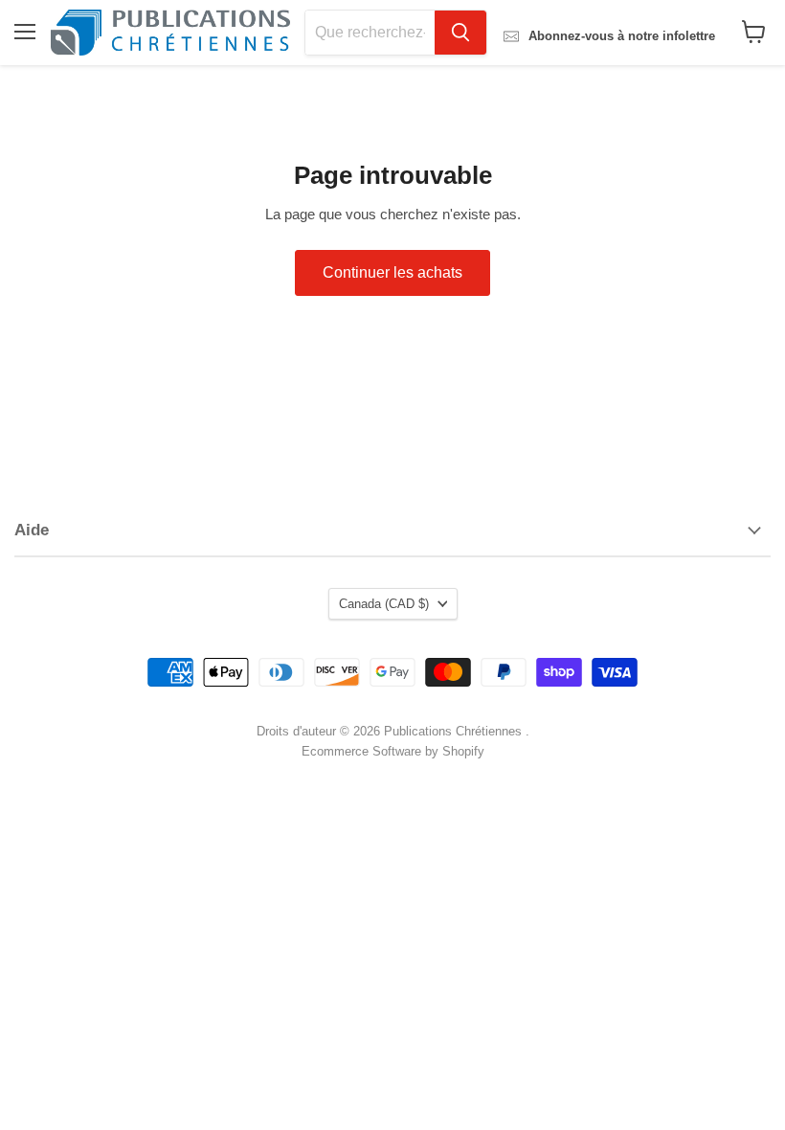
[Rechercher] (460, 33)
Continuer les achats (392, 272)
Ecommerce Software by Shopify (393, 751)
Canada (384, 604)
